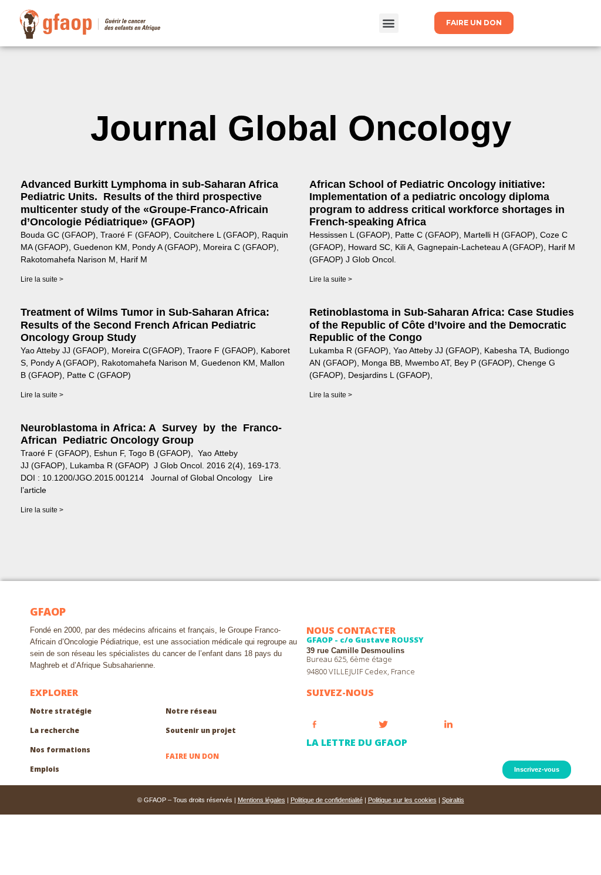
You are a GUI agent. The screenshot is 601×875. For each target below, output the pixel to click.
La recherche (54, 730)
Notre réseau (191, 711)
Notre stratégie (61, 711)
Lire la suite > (42, 279)
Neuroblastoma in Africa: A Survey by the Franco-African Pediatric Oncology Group (151, 434)
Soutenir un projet (201, 730)
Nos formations (60, 750)
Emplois (44, 769)
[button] (389, 23)
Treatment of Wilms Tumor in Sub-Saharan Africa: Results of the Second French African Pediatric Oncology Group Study (145, 324)
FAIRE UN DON (192, 756)
